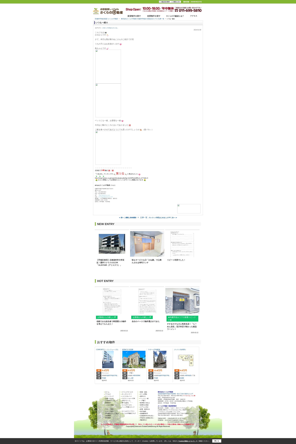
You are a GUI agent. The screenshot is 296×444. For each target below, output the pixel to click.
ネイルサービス (127, 405)
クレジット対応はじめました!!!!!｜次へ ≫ (163, 217)
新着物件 (108, 403)
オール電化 (143, 394)
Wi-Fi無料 (143, 411)
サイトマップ (109, 396)
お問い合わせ (109, 398)
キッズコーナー (127, 394)
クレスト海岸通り (180, 349)
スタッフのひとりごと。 (110, 28)
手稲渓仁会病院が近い (147, 418)
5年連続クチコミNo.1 (112, 413)
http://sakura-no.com (104, 195)
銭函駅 (182, 378)
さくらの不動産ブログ (129, 413)
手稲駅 (104, 378)
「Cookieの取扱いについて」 (186, 441)
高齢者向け (143, 420)
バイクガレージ (127, 396)
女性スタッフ (126, 400)
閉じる (216, 441)
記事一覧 (143, 217)
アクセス (108, 394)
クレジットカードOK (128, 398)
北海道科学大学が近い (147, 416)
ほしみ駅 (130, 378)
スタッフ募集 (109, 409)
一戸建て (143, 400)
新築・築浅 (143, 392)
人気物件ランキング (111, 400)
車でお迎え (125, 403)
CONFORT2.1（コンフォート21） (107, 349)
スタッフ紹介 (109, 411)
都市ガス (143, 396)
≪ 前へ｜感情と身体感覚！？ (129, 217)
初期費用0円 (144, 413)
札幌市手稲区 (110, 375)
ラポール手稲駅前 (154, 349)
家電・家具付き (145, 409)
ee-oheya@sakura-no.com (106, 196)
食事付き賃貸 (144, 405)
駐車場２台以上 (145, 403)
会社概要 (108, 415)
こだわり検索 (109, 405)
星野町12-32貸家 (127, 349)
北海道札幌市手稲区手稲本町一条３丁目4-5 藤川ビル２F (175, 394)
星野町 (138, 375)
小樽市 (134, 375)
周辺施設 (108, 418)
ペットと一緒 (144, 398)
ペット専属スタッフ (128, 407)
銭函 (189, 375)
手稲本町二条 (118, 375)
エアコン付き (144, 407)
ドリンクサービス (127, 392)
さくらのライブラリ (128, 411)
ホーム (107, 392)
